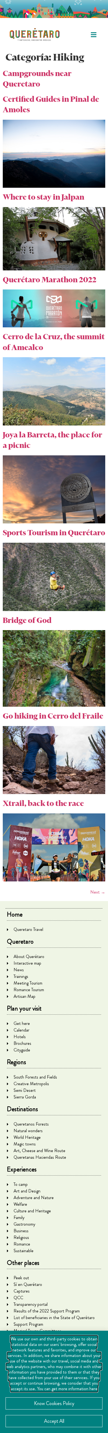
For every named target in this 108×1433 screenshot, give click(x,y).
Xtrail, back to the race (43, 803)
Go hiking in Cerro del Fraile (53, 716)
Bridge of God (27, 620)
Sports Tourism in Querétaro (54, 532)
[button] (93, 35)
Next (97, 892)
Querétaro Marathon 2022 (49, 279)
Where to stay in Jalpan (43, 197)
